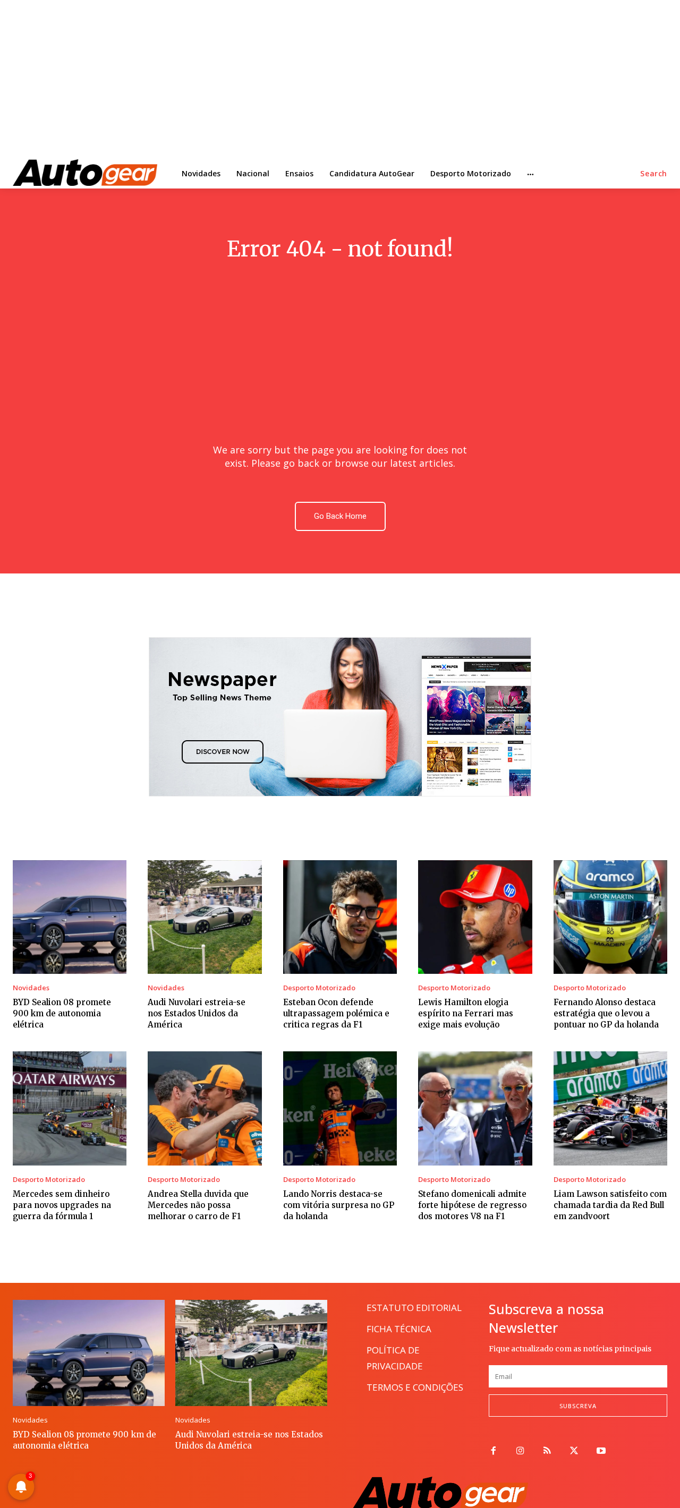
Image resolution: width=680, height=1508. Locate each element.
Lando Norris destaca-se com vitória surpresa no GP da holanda (338, 1205)
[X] (574, 1451)
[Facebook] (493, 1451)
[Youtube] (601, 1451)
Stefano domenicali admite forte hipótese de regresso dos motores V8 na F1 (472, 1205)
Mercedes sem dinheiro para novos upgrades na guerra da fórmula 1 (62, 1205)
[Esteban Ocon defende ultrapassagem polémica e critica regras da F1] (340, 917)
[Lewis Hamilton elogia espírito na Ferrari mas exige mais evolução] (475, 917)
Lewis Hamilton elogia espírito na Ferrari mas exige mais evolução (465, 1013)
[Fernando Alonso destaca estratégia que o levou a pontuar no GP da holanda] (610, 917)
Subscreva (578, 1406)
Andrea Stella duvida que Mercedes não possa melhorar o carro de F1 (198, 1205)
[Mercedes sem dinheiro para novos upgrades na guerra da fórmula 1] (69, 1108)
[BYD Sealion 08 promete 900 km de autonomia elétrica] (69, 917)
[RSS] (547, 1451)
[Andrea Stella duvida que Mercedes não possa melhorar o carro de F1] (204, 1108)
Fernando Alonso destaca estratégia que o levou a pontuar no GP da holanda (606, 1013)
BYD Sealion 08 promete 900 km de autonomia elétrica (62, 1013)
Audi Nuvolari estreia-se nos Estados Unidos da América (196, 1013)
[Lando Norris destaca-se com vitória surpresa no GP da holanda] (340, 1108)
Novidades (31, 987)
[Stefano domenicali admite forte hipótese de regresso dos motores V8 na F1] (475, 1108)
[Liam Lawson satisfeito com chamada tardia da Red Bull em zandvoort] (610, 1108)
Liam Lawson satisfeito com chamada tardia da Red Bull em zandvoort (610, 1205)
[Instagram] (520, 1451)
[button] (653, 173)
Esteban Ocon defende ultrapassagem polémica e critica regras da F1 (336, 1013)
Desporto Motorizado (319, 987)
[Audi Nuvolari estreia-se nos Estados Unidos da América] (204, 917)
